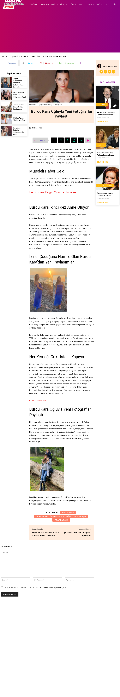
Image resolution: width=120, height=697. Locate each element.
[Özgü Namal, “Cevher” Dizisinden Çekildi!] (107, 178)
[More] (80, 63)
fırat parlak (61, 520)
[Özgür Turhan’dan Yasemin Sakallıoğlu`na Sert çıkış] (6, 82)
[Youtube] (113, 71)
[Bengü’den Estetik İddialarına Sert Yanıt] (6, 131)
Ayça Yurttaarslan (110, 66)
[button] (115, 4)
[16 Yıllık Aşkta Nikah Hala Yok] (6, 119)
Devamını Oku (102, 121)
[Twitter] (61, 140)
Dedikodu (17, 56)
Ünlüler (102, 105)
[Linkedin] (81, 140)
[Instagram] (105, 71)
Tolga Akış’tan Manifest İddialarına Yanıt (19, 95)
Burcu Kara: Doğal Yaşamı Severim (52, 192)
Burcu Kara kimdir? (37, 400)
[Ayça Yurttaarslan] (100, 66)
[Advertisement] (60, 30)
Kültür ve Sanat (105, 185)
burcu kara (68, 512)
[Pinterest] (67, 140)
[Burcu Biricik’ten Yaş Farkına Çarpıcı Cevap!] (107, 137)
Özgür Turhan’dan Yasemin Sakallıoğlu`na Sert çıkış (18, 82)
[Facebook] (54, 140)
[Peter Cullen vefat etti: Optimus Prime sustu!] (107, 97)
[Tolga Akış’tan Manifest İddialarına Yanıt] (6, 94)
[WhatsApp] (74, 140)
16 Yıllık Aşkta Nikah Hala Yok (19, 119)
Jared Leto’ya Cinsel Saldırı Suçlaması (18, 107)
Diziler (101, 145)
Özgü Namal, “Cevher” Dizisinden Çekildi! (105, 194)
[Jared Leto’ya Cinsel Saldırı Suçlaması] (6, 106)
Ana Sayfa (7, 56)
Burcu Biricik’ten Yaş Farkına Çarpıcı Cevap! (105, 154)
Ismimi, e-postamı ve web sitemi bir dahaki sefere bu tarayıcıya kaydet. (36, 587)
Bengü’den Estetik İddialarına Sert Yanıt (19, 131)
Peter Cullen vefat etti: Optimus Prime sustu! (106, 113)
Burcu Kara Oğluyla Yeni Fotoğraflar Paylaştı (61, 516)
